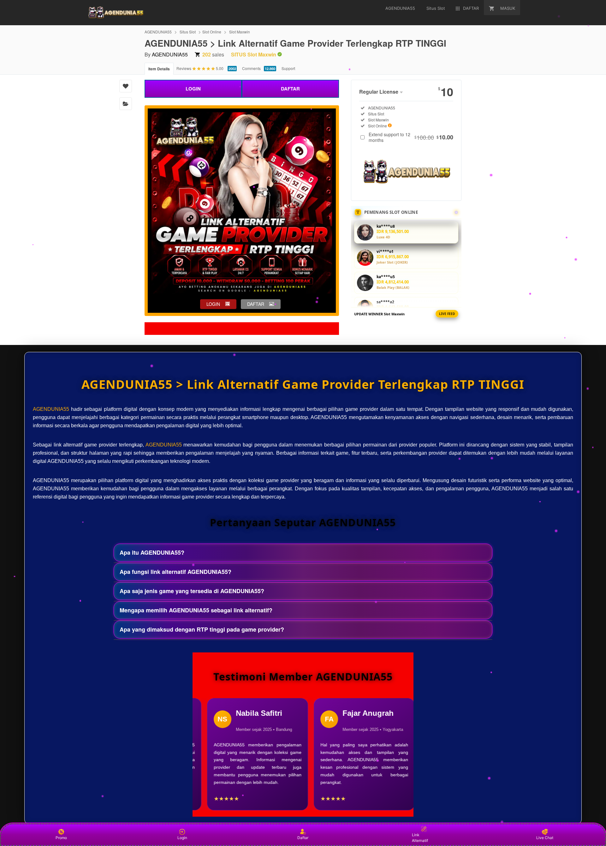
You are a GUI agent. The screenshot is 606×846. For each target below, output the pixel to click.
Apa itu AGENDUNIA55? (152, 552)
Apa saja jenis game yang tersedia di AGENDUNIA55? (192, 591)
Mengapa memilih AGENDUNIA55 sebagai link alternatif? (196, 610)
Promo (61, 837)
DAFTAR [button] (255, 304)
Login (182, 837)
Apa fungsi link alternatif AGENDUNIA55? (175, 572)
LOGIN (193, 88)
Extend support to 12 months (411, 137)
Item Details (159, 69)
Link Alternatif (420, 837)
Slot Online (211, 31)
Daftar (302, 837)
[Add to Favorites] (125, 86)
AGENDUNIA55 (158, 31)
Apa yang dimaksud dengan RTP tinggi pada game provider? (202, 629)
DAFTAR (290, 88)
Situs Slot (188, 31)
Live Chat (544, 837)
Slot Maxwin (239, 31)
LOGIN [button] (213, 304)
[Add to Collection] (125, 103)
